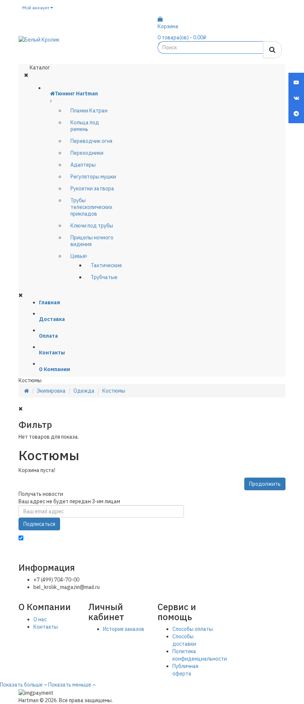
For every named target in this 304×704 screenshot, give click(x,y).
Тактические (106, 265)
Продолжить (265, 484)
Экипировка (51, 390)
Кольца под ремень (84, 125)
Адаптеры (83, 164)
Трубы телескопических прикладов (91, 207)
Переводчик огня (91, 141)
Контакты (45, 626)
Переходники (86, 153)
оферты (263, 538)
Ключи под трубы (91, 225)
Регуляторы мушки (93, 176)
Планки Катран (89, 110)
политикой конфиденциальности (180, 538)
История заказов (123, 629)
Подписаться (39, 524)
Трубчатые (104, 277)
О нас (40, 619)
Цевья (77, 256)
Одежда (84, 390)
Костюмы (113, 390)
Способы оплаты (192, 629)
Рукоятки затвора (92, 188)
